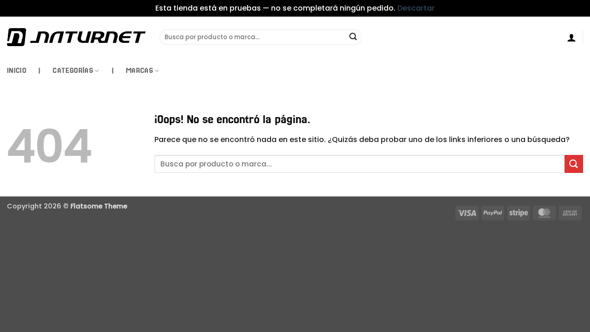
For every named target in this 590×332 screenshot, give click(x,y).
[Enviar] (353, 37)
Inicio (16, 70)
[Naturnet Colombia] (76, 37)
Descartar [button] (416, 8)
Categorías (73, 70)
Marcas (139, 70)
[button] (571, 37)
